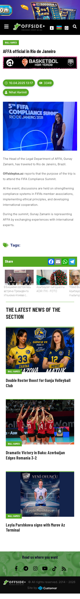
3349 (48, 83)
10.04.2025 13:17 (21, 83)
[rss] (63, 568)
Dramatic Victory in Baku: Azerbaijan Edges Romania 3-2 (35, 455)
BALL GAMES (11, 42)
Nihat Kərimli (18, 92)
